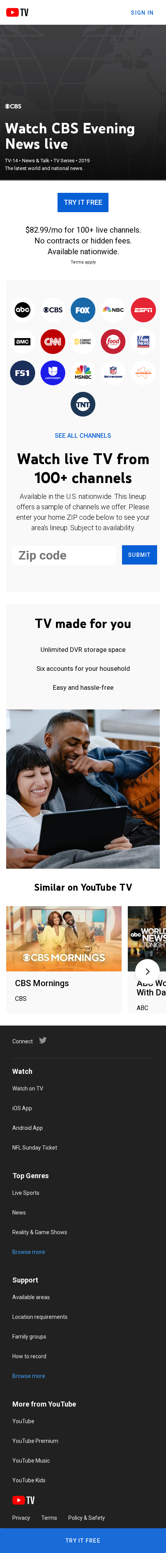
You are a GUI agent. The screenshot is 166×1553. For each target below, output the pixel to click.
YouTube (23, 1421)
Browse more (28, 1252)
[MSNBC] (83, 373)
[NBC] (113, 310)
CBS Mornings (42, 983)
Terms (49, 1518)
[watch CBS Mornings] (64, 939)
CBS (21, 998)
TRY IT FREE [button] (83, 202)
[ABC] (22, 310)
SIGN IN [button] (142, 13)
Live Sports (25, 1193)
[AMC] (22, 341)
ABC (142, 1008)
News (19, 1212)
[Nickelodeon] (143, 373)
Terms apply (83, 262)
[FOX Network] (83, 310)
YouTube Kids (29, 1480)
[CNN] (53, 341)
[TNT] (83, 404)
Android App (27, 1128)
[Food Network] (113, 341)
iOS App (22, 1108)
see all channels (83, 435)
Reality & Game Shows (39, 1232)
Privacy (21, 1518)
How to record (29, 1356)
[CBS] (13, 106)
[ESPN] (143, 310)
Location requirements (40, 1317)
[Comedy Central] (83, 341)
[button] (147, 971)
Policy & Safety (86, 1518)
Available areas (31, 1297)
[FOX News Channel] (143, 341)
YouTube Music (31, 1461)
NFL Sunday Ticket (34, 1148)
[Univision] (53, 373)
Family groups (29, 1337)
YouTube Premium (35, 1441)
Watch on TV (27, 1088)
